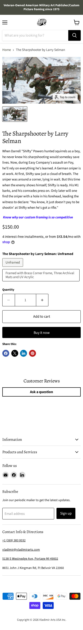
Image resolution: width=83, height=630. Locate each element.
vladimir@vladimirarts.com (21, 549)
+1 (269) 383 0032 (14, 540)
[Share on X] (14, 353)
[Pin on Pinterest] (32, 353)
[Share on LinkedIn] (23, 353)
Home (6, 50)
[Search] (74, 35)
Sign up (66, 513)
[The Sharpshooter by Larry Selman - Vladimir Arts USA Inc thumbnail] (15, 114)
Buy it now (42, 332)
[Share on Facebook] (5, 353)
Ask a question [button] (41, 391)
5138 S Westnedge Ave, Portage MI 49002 (30, 558)
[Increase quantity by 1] (42, 300)
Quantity (8, 290)
